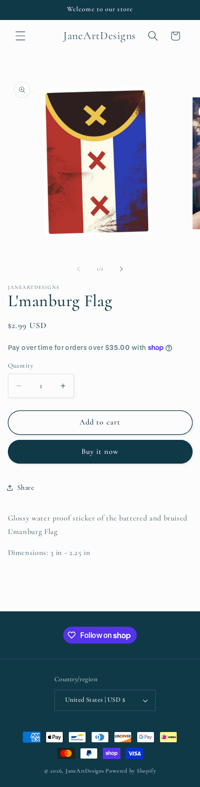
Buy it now (100, 451)
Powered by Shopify (131, 770)
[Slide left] (78, 269)
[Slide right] (121, 269)
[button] (20, 36)
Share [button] (25, 487)
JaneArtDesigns (85, 770)
